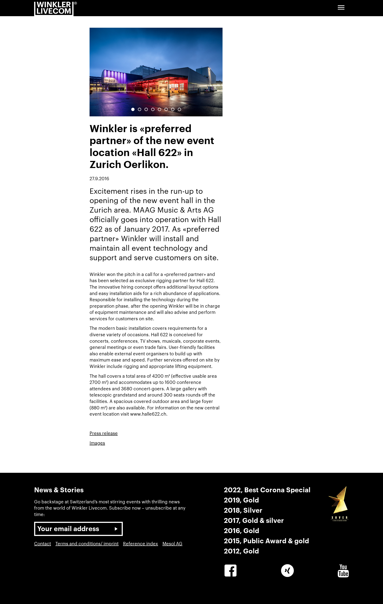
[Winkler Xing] (287, 570)
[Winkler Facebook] (230, 570)
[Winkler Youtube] (343, 570)
